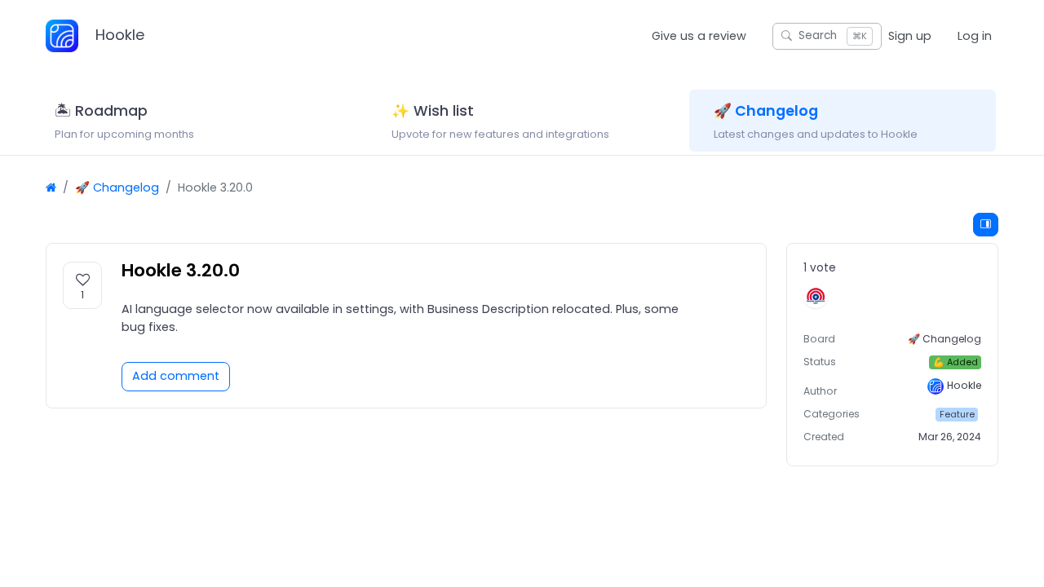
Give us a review (699, 36)
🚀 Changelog (117, 187)
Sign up (909, 36)
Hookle (117, 34)
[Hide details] (985, 224)
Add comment (175, 376)
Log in (975, 36)
